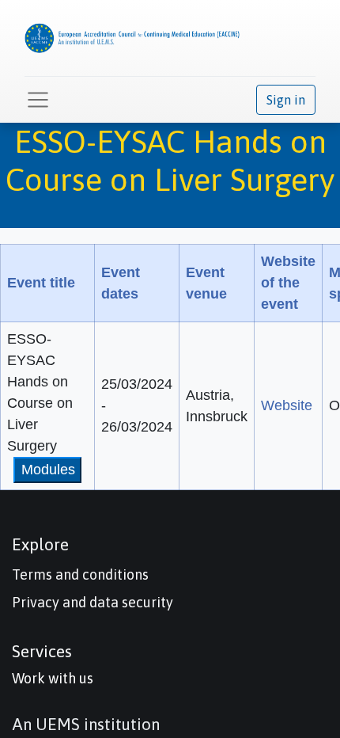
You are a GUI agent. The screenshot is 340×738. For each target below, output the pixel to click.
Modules (48, 469)
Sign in (285, 100)
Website (286, 405)
